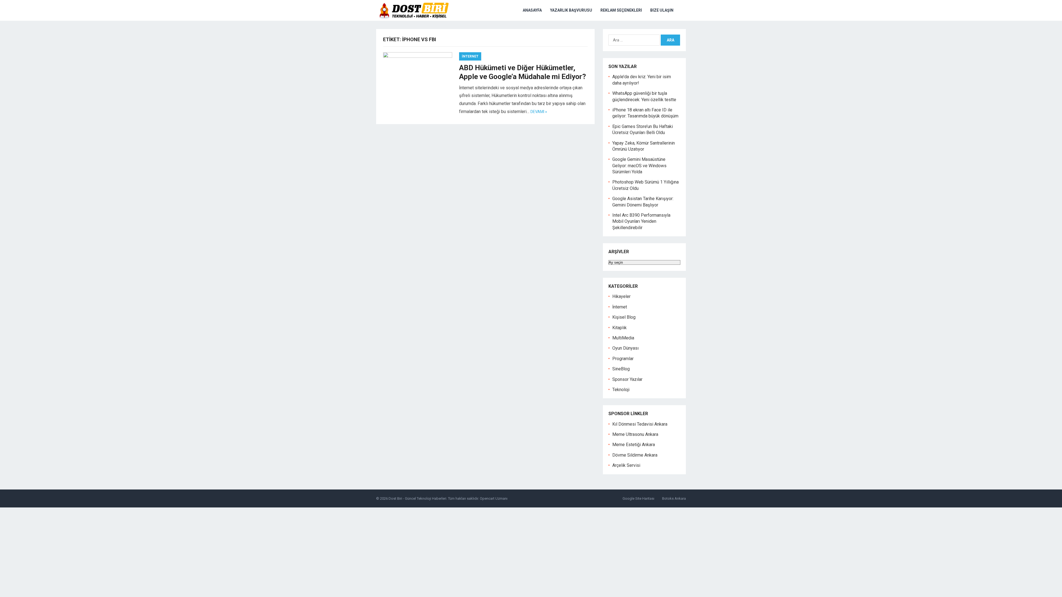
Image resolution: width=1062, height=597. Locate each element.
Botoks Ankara (674, 498)
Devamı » (538, 111)
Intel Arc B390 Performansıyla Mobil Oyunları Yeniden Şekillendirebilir (641, 221)
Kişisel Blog (624, 317)
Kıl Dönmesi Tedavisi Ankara (639, 424)
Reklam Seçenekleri (621, 10)
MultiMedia (623, 338)
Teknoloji (620, 389)
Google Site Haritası (638, 498)
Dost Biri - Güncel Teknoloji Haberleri (417, 498)
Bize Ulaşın (661, 10)
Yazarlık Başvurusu (571, 10)
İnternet (470, 56)
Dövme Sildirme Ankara (634, 455)
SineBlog (621, 368)
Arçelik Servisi (626, 465)
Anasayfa (532, 10)
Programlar (623, 358)
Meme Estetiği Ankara (633, 444)
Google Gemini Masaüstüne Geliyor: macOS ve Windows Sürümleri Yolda (639, 165)
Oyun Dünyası (625, 348)
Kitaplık (619, 327)
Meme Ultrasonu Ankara (635, 434)
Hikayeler (621, 296)
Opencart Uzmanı (493, 498)
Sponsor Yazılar (627, 379)
